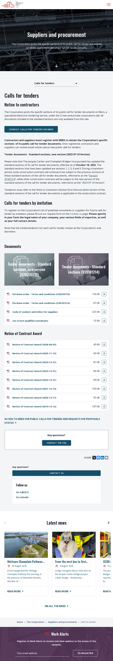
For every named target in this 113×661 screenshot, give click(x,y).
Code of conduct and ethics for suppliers (35, 311)
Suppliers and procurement (62, 622)
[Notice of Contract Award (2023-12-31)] (104, 371)
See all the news (55, 606)
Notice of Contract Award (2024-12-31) (34, 362)
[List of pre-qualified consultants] (104, 320)
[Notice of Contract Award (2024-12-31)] (104, 362)
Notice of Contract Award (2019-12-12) (34, 406)
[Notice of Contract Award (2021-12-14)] (104, 389)
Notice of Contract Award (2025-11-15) (34, 353)
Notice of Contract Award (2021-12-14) (34, 388)
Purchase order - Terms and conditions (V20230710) (41, 294)
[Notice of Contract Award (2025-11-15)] (104, 353)
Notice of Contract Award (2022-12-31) (34, 379)
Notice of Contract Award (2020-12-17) (34, 397)
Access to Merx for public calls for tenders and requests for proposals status (52, 420)
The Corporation (36, 622)
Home (20, 622)
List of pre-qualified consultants (30, 320)
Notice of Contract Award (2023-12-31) (34, 371)
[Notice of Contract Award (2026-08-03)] (104, 344)
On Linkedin (22, 497)
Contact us (76, 213)
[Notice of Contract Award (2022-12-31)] (104, 380)
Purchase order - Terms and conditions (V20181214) (41, 303)
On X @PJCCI (22, 492)
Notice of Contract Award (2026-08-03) (34, 344)
